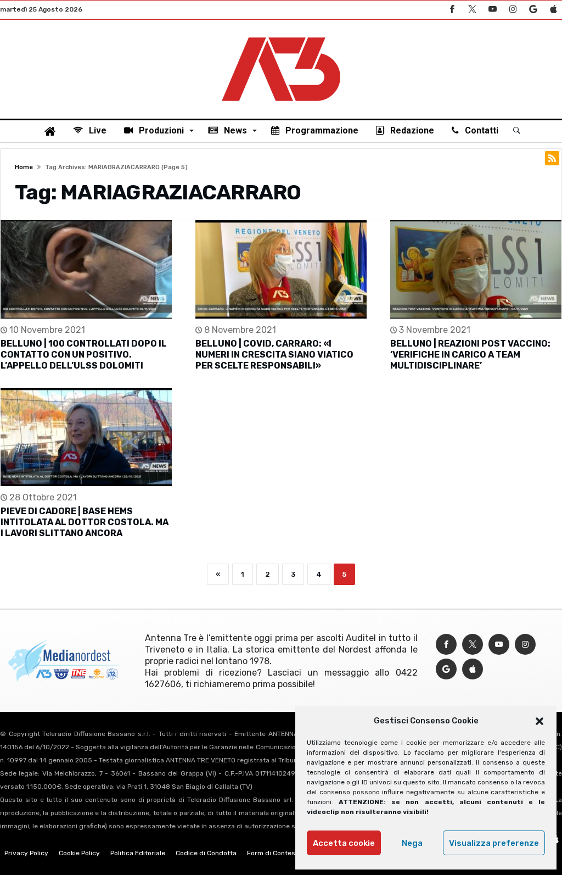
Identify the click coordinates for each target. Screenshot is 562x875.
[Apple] (553, 10)
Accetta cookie (344, 843)
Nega (412, 843)
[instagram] (512, 10)
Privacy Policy (26, 853)
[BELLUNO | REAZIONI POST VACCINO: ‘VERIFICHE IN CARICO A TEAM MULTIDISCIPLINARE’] (475, 269)
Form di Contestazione (282, 853)
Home (24, 167)
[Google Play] (533, 10)
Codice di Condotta (206, 853)
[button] (539, 721)
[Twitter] (472, 10)
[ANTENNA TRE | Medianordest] (281, 36)
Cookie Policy (79, 853)
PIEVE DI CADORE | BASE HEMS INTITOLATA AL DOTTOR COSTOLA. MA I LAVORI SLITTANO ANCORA (84, 522)
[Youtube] (492, 10)
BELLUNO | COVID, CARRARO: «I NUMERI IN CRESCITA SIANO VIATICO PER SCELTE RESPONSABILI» (274, 354)
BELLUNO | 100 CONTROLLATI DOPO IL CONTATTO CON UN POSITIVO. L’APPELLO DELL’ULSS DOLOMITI (84, 354)
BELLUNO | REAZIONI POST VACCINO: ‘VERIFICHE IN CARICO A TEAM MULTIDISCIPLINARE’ (470, 354)
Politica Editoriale (137, 853)
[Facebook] (451, 10)
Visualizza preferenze (494, 843)
